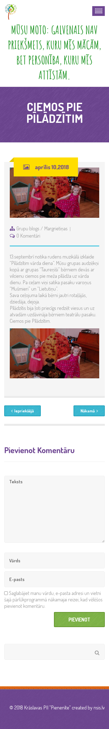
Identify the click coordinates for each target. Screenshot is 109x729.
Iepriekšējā (24, 411)
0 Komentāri (28, 236)
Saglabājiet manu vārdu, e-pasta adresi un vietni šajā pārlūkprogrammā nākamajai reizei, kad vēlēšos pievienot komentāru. (53, 599)
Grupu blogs (27, 228)
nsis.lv (99, 707)
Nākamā (87, 411)
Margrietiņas (56, 228)
